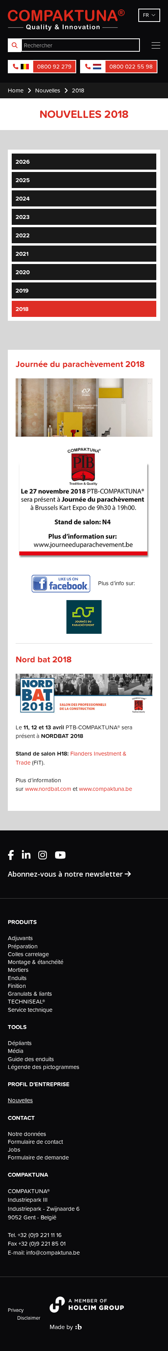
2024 (23, 198)
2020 (23, 272)
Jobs (14, 1150)
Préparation (23, 946)
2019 (22, 290)
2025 (23, 180)
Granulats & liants (30, 994)
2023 (23, 217)
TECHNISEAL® (26, 1002)
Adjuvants (20, 938)
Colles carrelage (28, 954)
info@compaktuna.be (53, 1252)
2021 (22, 254)
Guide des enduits (31, 1059)
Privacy (15, 1309)
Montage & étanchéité (35, 962)
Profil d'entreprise (39, 1084)
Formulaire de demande (38, 1157)
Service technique (30, 1010)
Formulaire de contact (35, 1142)
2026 (23, 161)
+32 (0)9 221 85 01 (42, 1243)
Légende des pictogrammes (43, 1067)
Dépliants (20, 1043)
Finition (17, 986)
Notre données (27, 1134)
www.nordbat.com (48, 789)
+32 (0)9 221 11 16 (40, 1235)
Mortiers (18, 970)
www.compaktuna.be (105, 789)
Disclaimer (28, 1317)
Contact (21, 1117)
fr (146, 14)
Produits (22, 922)
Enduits (17, 978)
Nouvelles (20, 1100)
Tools (17, 1027)
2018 (22, 309)
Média (15, 1051)
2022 (23, 235)
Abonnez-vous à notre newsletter (66, 874)
